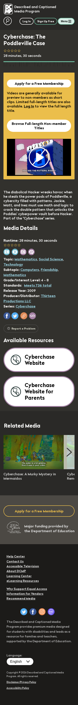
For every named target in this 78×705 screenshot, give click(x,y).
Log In (29, 106)
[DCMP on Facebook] (32, 611)
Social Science (51, 259)
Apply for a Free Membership (39, 83)
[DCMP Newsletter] (51, 611)
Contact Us (15, 561)
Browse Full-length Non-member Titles (39, 125)
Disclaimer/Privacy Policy (21, 682)
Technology (13, 264)
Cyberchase (26, 306)
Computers (29, 269)
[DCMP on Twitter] (23, 611)
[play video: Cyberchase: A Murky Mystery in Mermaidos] (33, 468)
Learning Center (19, 576)
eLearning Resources (22, 581)
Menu (64, 21)
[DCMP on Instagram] (42, 611)
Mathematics (26, 259)
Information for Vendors (24, 594)
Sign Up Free (45, 21)
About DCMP (16, 571)
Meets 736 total (37, 285)
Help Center (15, 556)
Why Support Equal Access (26, 589)
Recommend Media (20, 598)
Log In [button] (27, 21)
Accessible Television (22, 566)
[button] (6, 315)
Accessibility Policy (17, 688)
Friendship (49, 269)
